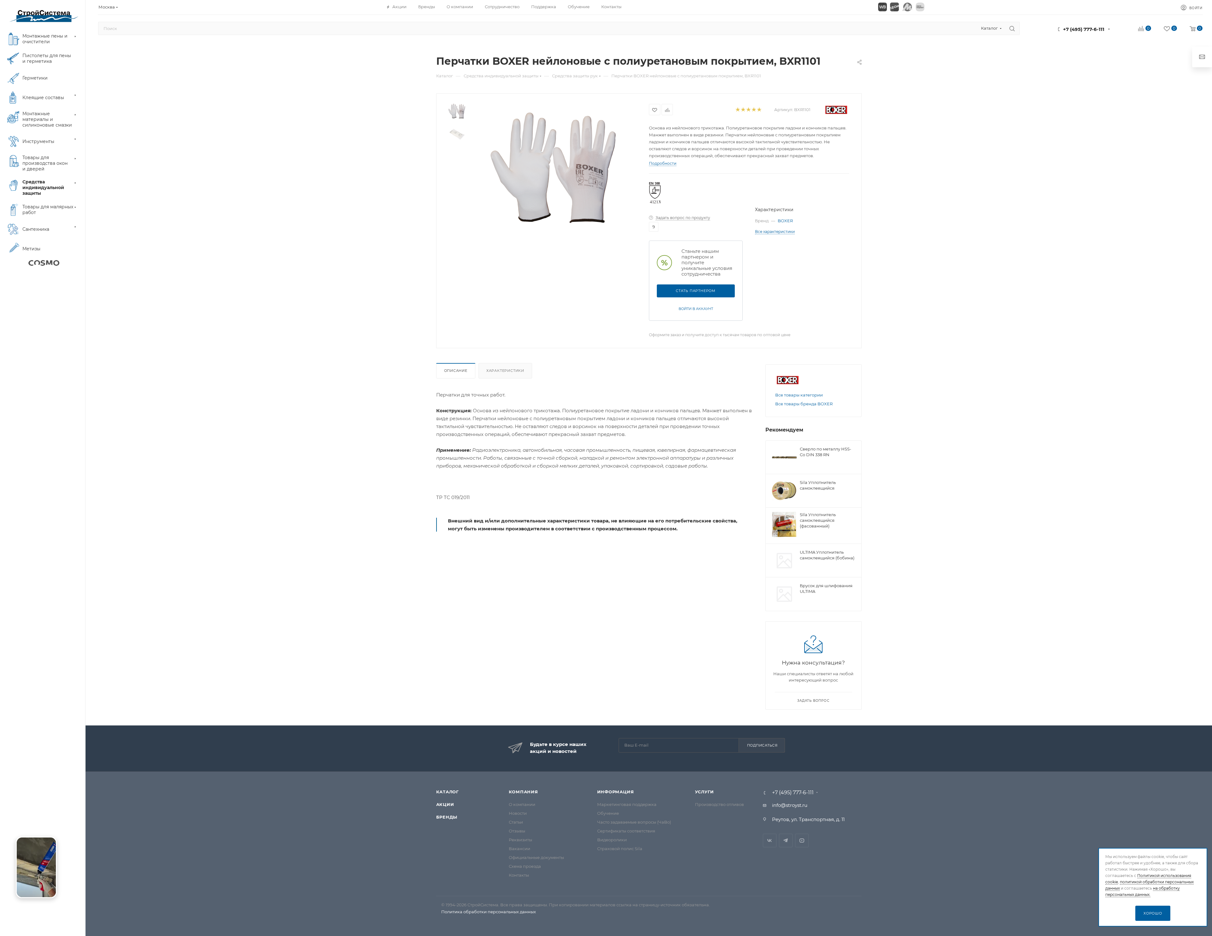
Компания (523, 791)
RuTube (802, 840)
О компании (522, 804)
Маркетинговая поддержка (626, 804)
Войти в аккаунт (696, 309)
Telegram (786, 840)
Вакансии (519, 848)
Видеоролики (612, 839)
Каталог (447, 791)
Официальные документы (536, 857)
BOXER (785, 220)
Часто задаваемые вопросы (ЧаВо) (634, 822)
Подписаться (762, 745)
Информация (615, 791)
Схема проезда (525, 866)
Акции (445, 804)
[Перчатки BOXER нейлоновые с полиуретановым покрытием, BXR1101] (553, 173)
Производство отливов (719, 804)
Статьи (516, 822)
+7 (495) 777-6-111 (1083, 29)
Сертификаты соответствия (626, 830)
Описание (455, 370)
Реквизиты (520, 839)
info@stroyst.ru (789, 805)
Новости (518, 813)
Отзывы (517, 830)
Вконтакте (769, 840)
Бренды (447, 817)
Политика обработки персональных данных (488, 911)
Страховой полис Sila (619, 848)
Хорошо (1153, 913)
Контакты (519, 875)
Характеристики (505, 370)
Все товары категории (799, 394)
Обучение (608, 813)
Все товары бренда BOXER (804, 403)
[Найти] (1012, 28)
